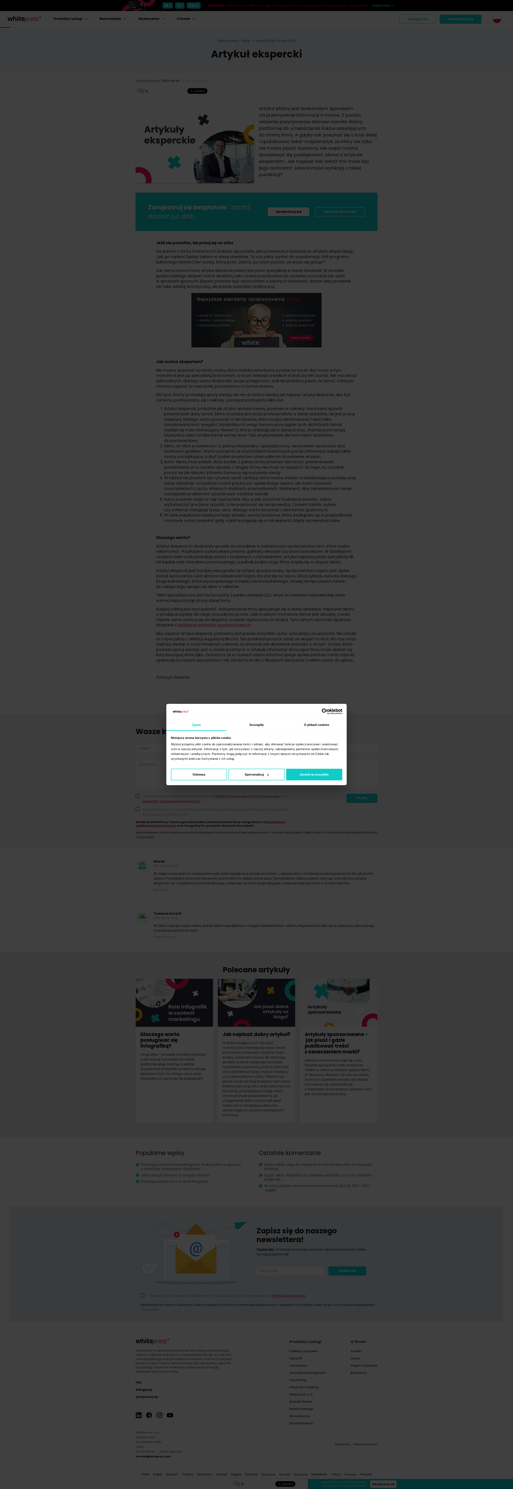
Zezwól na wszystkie (314, 774)
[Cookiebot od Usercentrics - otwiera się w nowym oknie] (324, 712)
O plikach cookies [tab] (316, 724)
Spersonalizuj (254, 774)
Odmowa (199, 774)
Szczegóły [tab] (256, 724)
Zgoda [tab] (196, 724)
